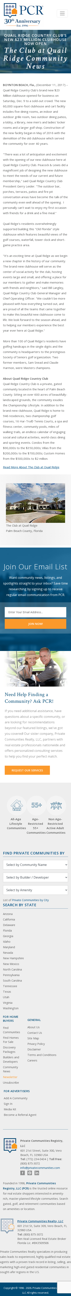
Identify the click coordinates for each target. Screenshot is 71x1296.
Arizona (8, 914)
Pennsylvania (11, 975)
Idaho (6, 941)
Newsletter (10, 1077)
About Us (33, 1027)
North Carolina (12, 969)
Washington (11, 1008)
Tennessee (10, 986)
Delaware (9, 925)
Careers (32, 1060)
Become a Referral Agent (20, 1115)
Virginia (7, 1003)
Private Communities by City (30, 900)
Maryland (9, 947)
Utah (6, 997)
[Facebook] (22, 1173)
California (9, 919)
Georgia (8, 936)
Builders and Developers (11, 1059)
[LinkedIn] (37, 1173)
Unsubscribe (11, 1082)
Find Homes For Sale (11, 1040)
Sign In (8, 1104)
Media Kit (10, 1109)
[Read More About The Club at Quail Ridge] (35, 503)
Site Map (33, 1038)
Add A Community (15, 1098)
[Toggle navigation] (62, 13)
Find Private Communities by (33, 852)
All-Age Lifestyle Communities (16, 823)
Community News (10, 1069)
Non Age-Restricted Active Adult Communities (55, 825)
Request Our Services (27, 770)
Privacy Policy (36, 1044)
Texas (7, 991)
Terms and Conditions (41, 1055)
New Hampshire (13, 958)
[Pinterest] (29, 1173)
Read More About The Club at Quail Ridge (31, 467)
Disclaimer (34, 1049)
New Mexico (11, 964)
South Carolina (12, 980)
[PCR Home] (12, 1145)
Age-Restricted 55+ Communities (35, 817)
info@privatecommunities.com (40, 1168)
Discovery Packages (9, 1049)
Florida (7, 930)
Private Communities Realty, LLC (40, 1221)
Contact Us (34, 1033)
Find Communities (11, 1030)
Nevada (8, 952)
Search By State (19, 904)
